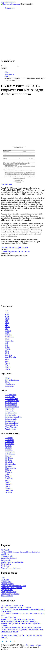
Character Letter (11, 403)
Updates (4, 635)
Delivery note (5, 560)
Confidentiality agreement (10, 594)
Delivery (8, 448)
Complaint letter (11, 405)
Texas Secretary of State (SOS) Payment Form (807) (19, 621)
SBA (7, 351)
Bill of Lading (6, 564)
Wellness (8, 492)
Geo (23, 635)
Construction (9, 444)
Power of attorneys (12, 380)
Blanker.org (15, 4)
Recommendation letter (13, 417)
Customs (8, 446)
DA (6, 321)
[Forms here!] (6, 4)
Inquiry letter (9, 409)
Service (8, 480)
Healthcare (9, 458)
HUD (7, 339)
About (38, 645)
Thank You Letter (7, 596)
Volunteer (8, 488)
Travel (7, 486)
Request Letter (10, 421)
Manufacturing (10, 468)
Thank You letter (11, 427)
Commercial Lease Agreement (11, 588)
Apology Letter (10, 395)
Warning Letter (10, 429)
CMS (7, 317)
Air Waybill (5, 550)
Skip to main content (8, 2)
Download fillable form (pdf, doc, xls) (14, 248)
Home (7, 72)
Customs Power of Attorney (11, 568)
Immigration (9, 341)
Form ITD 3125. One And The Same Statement (17, 619)
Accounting (9, 440)
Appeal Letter (10, 397)
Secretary (8, 355)
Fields (15, 635)
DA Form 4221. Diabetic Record (12, 605)
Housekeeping (10, 464)
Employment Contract (8, 592)
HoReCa (8, 460)
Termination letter (11, 425)
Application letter (11, 399)
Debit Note (5, 554)
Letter (3, 578)
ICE (6, 343)
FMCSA (8, 335)
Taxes (7, 363)
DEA (7, 323)
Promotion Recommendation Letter (13, 586)
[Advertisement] (23, 34)
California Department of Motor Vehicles (15, 252)
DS (6, 329)
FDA (7, 333)
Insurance (8, 466)
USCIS (7, 367)
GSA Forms (9, 337)
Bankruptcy (9, 442)
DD (6, 325)
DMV (7, 76)
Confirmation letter (12, 407)
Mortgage (8, 472)
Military (8, 470)
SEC (7, 353)
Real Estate (9, 478)
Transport (8, 484)
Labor (7, 347)
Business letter (6, 582)
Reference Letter (11, 419)
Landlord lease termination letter (12, 562)
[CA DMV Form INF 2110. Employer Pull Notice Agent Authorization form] (19, 182)
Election (8, 331)
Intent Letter (9, 411)
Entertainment (10, 454)
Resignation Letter (11, 423)
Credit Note (5, 566)
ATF (7, 313)
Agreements (9, 386)
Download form (6, 184)
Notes (10, 635)
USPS (7, 369)
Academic (9, 438)
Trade (7, 482)
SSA (7, 359)
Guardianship (10, 384)
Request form (10, 8)
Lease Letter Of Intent (8, 558)
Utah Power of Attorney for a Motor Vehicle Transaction (21, 628)
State (7, 361)
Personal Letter (10, 415)
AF (6, 311)
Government (9, 74)
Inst (27, 635)
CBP (7, 315)
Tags (19, 635)
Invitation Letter (11, 413)
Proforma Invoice (7, 556)
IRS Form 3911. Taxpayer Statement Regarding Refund (20, 552)
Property (8, 476)
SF (34, 635)
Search (4, 68)
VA (6, 365)
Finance (8, 456)
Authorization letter (12, 401)
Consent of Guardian (8, 617)
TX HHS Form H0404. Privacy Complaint (16, 607)
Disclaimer (30, 645)
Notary (7, 382)
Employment (9, 452)
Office (7, 474)
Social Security (10, 357)
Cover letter (5, 580)
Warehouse (9, 490)
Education (9, 450)
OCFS (7, 349)
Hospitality (9, 462)
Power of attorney (7, 584)
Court (7, 378)
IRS (6, 345)
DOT (7, 319)
